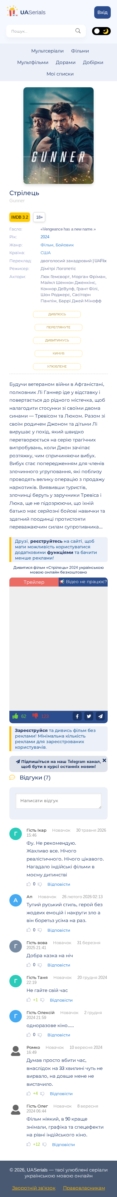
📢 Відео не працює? (83, 581)
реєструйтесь (46, 541)
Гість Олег (37, 1105)
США (46, 252)
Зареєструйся (31, 730)
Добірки (93, 62)
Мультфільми (32, 62)
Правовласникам (84, 1188)
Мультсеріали (47, 51)
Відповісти (58, 884)
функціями (60, 552)
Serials (33, 12)
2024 (45, 236)
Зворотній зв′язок (34, 1188)
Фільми (80, 51)
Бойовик (65, 244)
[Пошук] (78, 31)
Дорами (66, 62)
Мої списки (60, 74)
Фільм (47, 244)
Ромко (33, 1047)
